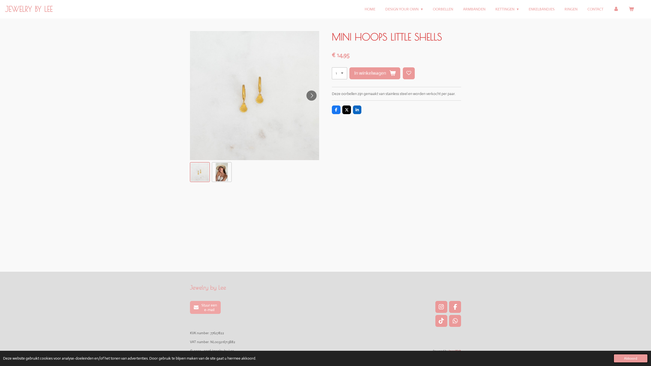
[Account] (616, 9)
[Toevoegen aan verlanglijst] (409, 73)
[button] (200, 172)
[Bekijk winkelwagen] (631, 9)
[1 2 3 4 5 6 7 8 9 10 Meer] (339, 73)
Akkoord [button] (630, 358)
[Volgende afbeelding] (311, 95)
